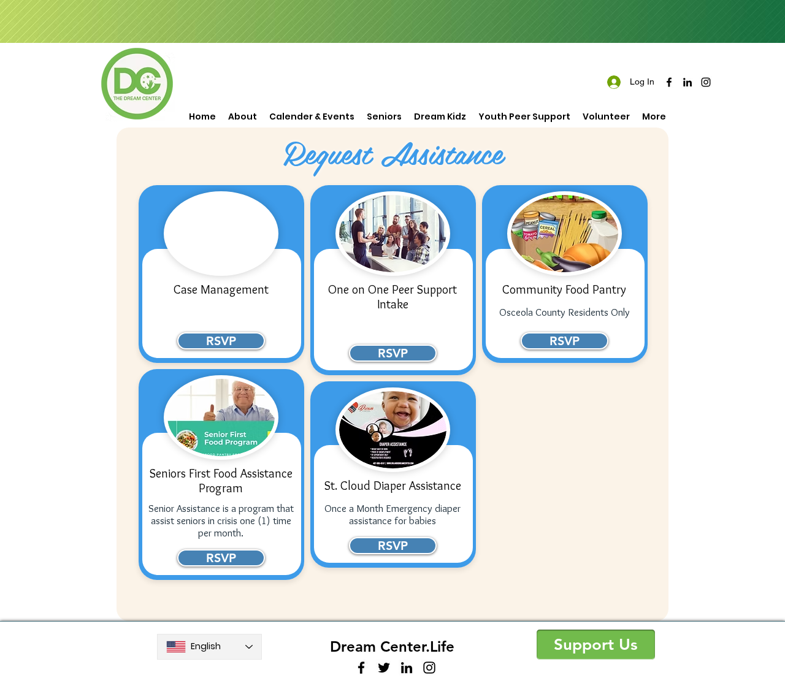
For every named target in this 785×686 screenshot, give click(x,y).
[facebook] (669, 82)
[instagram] (706, 82)
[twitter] (384, 668)
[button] (596, 645)
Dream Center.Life (392, 646)
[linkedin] (687, 82)
